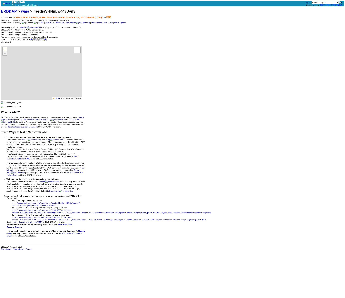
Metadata (60, 23)
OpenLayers (54, 191)
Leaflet (24, 27)
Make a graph (120, 23)
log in (308, 2)
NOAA (322, 5)
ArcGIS (25, 140)
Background (71, 23)
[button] (5, 49)
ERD (340, 5)
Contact (29, 249)
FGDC (41, 23)
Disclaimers (6, 249)
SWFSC (334, 5)
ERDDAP (9, 11)
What (4, 112)
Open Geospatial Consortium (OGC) (35, 120)
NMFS (328, 5)
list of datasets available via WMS (22, 127)
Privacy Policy (18, 249)
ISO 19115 (49, 23)
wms (25, 11)
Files (111, 23)
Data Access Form (99, 23)
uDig (48, 140)
